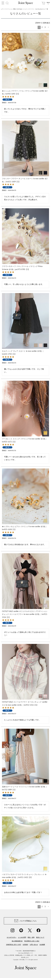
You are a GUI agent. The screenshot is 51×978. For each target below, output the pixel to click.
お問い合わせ (34, 944)
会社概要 (42, 944)
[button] (48, 27)
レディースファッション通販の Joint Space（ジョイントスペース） (18, 9)
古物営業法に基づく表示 (13, 944)
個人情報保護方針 (17, 941)
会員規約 (25, 944)
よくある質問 (22, 937)
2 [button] (42, 27)
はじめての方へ (11, 937)
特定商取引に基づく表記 (31, 941)
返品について (40, 937)
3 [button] (45, 27)
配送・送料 (31, 937)
